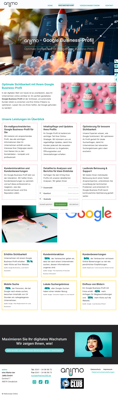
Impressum (107, 369)
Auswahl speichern (46, 204)
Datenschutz (96, 369)
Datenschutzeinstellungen (103, 372)
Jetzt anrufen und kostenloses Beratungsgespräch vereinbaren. (34, 350)
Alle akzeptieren (60, 204)
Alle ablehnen (73, 204)
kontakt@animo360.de (41, 375)
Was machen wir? (66, 5)
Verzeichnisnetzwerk (90, 5)
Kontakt (109, 5)
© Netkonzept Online (10, 394)
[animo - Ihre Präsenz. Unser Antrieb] (17, 4)
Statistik (47, 199)
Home (50, 5)
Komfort (47, 193)
